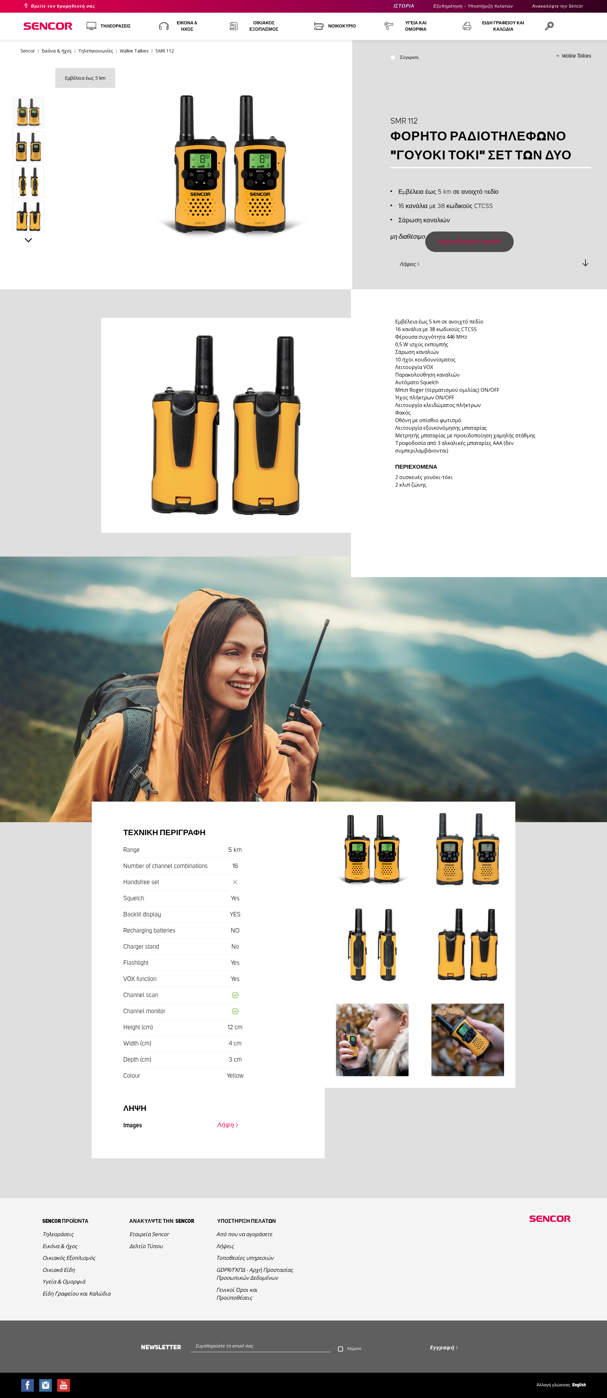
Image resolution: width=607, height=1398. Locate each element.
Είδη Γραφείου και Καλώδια (76, 1293)
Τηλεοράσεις (57, 1234)
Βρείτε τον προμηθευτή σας (63, 6)
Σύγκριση (409, 57)
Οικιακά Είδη (58, 1269)
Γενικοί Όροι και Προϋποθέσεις (236, 1294)
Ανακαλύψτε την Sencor (557, 6)
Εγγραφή (442, 1347)
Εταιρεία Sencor (149, 1234)
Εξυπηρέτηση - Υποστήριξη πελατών (473, 6)
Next (28, 240)
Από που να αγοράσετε (244, 1234)
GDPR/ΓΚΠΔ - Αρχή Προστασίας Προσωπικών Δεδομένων (254, 1274)
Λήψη (225, 1125)
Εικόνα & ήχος (59, 1246)
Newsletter (161, 1347)
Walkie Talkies (576, 56)
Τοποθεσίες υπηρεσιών (244, 1257)
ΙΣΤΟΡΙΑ (404, 6)
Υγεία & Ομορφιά (63, 1281)
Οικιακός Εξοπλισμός (68, 1257)
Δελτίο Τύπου (145, 1246)
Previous (28, 82)
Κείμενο (354, 1348)
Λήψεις (408, 264)
